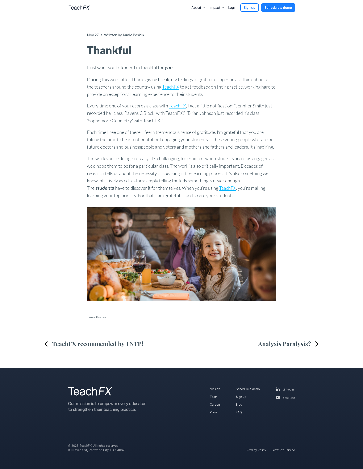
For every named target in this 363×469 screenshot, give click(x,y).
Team (213, 396)
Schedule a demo (248, 389)
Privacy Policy (256, 450)
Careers (215, 404)
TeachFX (170, 87)
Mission (215, 389)
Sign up (241, 396)
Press (213, 412)
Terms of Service (283, 450)
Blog (239, 404)
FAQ (239, 412)
